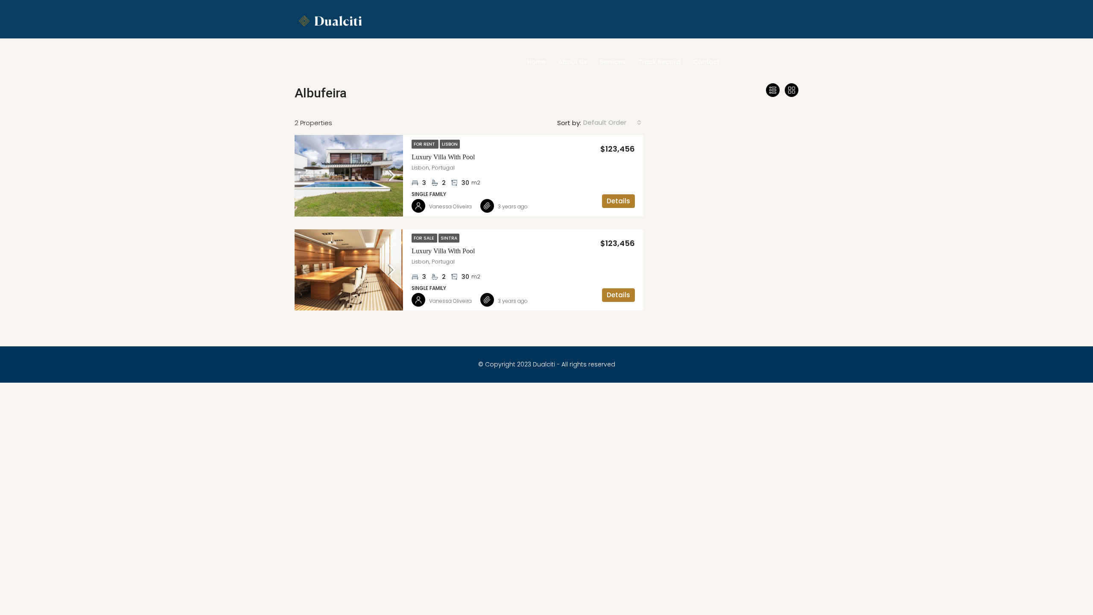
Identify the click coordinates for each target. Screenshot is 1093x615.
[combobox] (612, 123)
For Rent (425, 144)
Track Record (659, 62)
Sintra (449, 238)
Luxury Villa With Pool (443, 157)
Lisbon (450, 144)
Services (612, 62)
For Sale (424, 238)
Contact (706, 62)
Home (536, 62)
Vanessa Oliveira (450, 206)
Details (618, 200)
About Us (572, 62)
